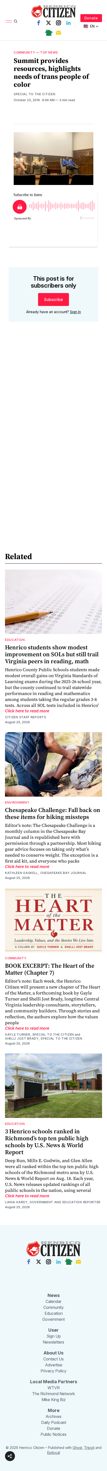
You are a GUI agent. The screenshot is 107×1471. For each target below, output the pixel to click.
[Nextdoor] (49, 33)
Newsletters (53, 1342)
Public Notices (53, 1434)
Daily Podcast (53, 1422)
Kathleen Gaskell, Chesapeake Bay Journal (46, 873)
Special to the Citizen (34, 94)
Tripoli (89, 1447)
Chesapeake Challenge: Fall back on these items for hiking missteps (52, 813)
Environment (17, 802)
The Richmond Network (53, 1393)
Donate (91, 18)
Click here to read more (27, 710)
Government (53, 1319)
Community (24, 52)
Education (15, 640)
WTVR (54, 1387)
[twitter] (49, 23)
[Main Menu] (8, 21)
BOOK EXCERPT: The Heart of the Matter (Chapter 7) (49, 969)
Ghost (77, 1447)
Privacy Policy (53, 1370)
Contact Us (53, 1358)
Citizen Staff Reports (25, 717)
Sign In (75, 312)
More (53, 1410)
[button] (10, 1456)
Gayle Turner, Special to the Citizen (39, 1034)
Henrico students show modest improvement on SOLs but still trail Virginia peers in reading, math (52, 654)
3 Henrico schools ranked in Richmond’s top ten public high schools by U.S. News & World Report (47, 1141)
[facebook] (39, 23)
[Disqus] (53, 397)
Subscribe (53, 299)
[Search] (16, 21)
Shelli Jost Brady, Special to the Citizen (43, 1038)
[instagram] (58, 23)
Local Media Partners (53, 1381)
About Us (53, 1352)
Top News (49, 52)
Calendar (53, 1301)
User (53, 1330)
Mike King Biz (54, 1399)
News (54, 1295)
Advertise (53, 1364)
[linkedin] (68, 23)
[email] (58, 33)
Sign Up (54, 1336)
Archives (53, 1416)
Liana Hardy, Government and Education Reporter (53, 1202)
